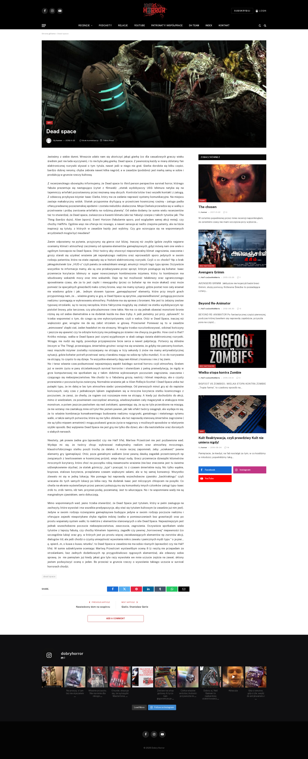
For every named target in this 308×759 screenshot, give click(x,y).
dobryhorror (52, 669)
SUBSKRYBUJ (242, 11)
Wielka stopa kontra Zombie (219, 372)
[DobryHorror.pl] (154, 11)
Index (208, 25)
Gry (49, 123)
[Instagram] (60, 685)
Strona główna (49, 34)
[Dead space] (154, 94)
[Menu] (44, 25)
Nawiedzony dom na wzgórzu (93, 606)
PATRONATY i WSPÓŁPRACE (167, 25)
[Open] (52, 676)
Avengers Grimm (211, 272)
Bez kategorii (207, 266)
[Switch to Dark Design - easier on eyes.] (260, 25)
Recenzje (84, 25)
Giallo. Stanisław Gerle (134, 606)
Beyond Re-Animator (214, 303)
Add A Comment (115, 618)
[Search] (264, 25)
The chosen (207, 207)
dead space (49, 576)
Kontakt (224, 25)
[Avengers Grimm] (232, 249)
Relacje (123, 25)
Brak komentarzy (90, 140)
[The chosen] (232, 183)
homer (59, 140)
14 (228, 447)
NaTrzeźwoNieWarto (210, 277)
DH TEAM (194, 25)
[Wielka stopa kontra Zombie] (232, 349)
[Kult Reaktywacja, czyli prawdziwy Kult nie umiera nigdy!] (232, 414)
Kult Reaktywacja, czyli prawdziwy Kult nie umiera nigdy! (231, 440)
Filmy (202, 200)
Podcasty (105, 25)
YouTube (139, 25)
